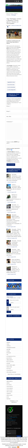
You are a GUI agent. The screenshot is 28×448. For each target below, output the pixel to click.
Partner (11, 280)
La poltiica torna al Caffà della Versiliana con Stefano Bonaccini (13, 270)
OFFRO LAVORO (9, 395)
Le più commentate (11, 87)
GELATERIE (8, 349)
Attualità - (14, 174)
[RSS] (18, 1)
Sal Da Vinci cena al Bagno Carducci (16, 261)
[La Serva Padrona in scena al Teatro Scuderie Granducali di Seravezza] (9, 206)
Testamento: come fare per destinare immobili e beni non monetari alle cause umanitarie (14, 178)
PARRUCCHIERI (9, 366)
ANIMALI (8, 383)
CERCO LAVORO (9, 391)
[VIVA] (14, 286)
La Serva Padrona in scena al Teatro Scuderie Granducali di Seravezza (13, 207)
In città (11, 339)
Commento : (10, 121)
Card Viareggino (11, 297)
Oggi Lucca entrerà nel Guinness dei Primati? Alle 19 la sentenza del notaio (14, 252)
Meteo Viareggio (14, 316)
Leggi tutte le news (11, 82)
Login (18, 297)
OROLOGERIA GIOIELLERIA (11, 372)
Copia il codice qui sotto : (13, 142)
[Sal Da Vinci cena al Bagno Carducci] (9, 260)
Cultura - (14, 184)
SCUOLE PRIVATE (10, 370)
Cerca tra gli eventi (14, 307)
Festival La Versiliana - (14, 195)
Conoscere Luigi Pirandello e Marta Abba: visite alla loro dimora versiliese (14, 188)
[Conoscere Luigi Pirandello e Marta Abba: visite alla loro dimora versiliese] (9, 186)
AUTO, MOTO (9, 384)
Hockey (8, 15)
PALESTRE (8, 363)
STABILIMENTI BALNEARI (11, 347)
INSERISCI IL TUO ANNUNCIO (14, 401)
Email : (8, 111)
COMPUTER (9, 393)
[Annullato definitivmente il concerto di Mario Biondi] (9, 196)
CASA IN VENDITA (10, 388)
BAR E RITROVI (9, 358)
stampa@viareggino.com (11, 419)
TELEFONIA (8, 398)
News (15, 13)
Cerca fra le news (10, 84)
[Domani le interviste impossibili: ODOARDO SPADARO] (9, 242)
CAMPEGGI (8, 345)
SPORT (8, 397)
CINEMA (8, 344)
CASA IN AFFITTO (10, 386)
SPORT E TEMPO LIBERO (11, 365)
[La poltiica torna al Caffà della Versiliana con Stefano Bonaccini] (9, 268)
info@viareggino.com (13, 417)
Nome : (9, 106)
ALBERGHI (8, 342)
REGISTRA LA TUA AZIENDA (14, 374)
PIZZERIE (8, 351)
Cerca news (10, 296)
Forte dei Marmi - (16, 259)
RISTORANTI (9, 352)
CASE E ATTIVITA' (10, 390)
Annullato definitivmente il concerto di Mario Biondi (14, 199)
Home (11, 13)
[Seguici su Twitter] (16, 1)
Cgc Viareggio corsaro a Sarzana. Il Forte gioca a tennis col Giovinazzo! (14, 21)
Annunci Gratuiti (14, 378)
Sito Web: (9, 116)
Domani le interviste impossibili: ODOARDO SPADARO (14, 243)
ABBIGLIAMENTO (10, 359)
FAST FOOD (9, 368)
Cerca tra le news (14, 300)
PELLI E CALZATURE (10, 361)
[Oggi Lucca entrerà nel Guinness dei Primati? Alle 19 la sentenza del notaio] (9, 250)
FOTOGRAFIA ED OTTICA (11, 356)
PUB (7, 354)
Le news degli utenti (11, 89)
